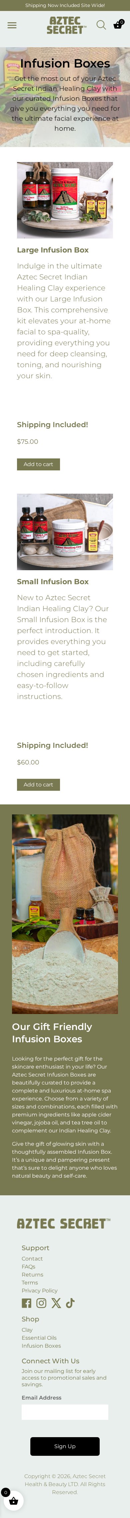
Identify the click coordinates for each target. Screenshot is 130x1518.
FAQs (28, 1267)
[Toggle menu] (12, 25)
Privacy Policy (40, 1290)
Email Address (41, 1398)
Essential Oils (39, 1338)
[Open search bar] (101, 24)
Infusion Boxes (41, 1346)
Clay (27, 1330)
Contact (32, 1259)
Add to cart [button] (38, 464)
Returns (32, 1274)
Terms (30, 1282)
